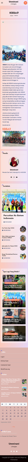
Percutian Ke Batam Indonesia (14, 217)
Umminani (13, 1)
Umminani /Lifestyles (11, 283)
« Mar (13, 427)
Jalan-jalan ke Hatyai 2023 (9, 246)
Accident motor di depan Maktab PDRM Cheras (12, 321)
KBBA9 (6, 129)
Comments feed (5, 365)
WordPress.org (5, 369)
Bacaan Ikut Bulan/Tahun (9, 436)
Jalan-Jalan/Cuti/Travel (12, 300)
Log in (2, 357)
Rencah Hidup (9, 317)
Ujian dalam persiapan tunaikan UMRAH (8, 237)
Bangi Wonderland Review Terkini (10, 255)
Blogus (22, 457)
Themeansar (14, 460)
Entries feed (4, 361)
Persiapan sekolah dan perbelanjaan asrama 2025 (13, 337)
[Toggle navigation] (2, 3)
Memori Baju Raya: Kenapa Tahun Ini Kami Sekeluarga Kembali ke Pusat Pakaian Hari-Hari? (13, 288)
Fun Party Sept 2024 (8, 228)
